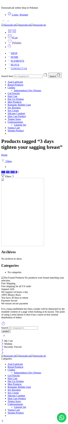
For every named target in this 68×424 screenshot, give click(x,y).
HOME (14, 57)
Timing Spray (14, 119)
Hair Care (12, 96)
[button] (61, 417)
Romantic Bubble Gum (19, 104)
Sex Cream (13, 110)
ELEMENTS (17, 61)
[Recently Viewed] (3, 324)
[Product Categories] (10, 32)
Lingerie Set (20, 125)
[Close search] (4, 337)
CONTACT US (19, 68)
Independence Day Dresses (27, 90)
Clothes (11, 87)
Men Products (15, 102)
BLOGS (15, 64)
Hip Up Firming (16, 99)
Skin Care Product (17, 116)
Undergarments (15, 122)
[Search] (9, 47)
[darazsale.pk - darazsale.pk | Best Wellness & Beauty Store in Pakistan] (23, 25)
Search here (7, 76)
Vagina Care (14, 127)
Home (4, 155)
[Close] (13, 176)
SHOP (14, 53)
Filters (8, 161)
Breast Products (15, 84)
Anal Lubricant (15, 82)
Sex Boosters (14, 107)
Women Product (16, 130)
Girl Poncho (14, 93)
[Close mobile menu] (2, 353)
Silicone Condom (16, 113)
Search (53, 76)
